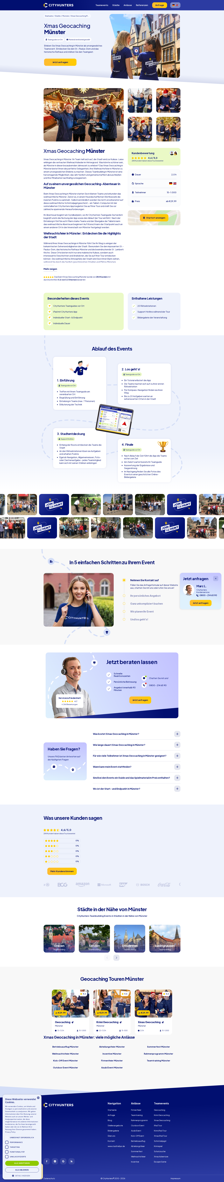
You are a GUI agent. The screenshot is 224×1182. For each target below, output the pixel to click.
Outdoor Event (137, 1125)
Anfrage (111, 1115)
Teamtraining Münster (158, 1060)
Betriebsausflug (138, 1141)
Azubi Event (136, 1130)
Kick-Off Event (137, 1136)
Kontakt (111, 1141)
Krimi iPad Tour (160, 1130)
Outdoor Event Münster (65, 1067)
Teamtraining (137, 1115)
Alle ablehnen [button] (22, 1170)
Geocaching (159, 1110)
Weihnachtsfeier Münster (65, 1053)
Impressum (175, 1178)
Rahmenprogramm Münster (158, 1053)
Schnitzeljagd (160, 1141)
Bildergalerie (113, 1130)
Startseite (112, 1110)
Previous (107, 958)
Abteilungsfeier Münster (112, 1046)
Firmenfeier (136, 1110)
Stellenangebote (115, 1125)
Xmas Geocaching (162, 1120)
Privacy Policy (10, 1132)
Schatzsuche (160, 1151)
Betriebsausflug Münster (65, 1046)
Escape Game (160, 1162)
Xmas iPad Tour (160, 1136)
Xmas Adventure (161, 1156)
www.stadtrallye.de (116, 1146)
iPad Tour (158, 1125)
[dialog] (22, 1137)
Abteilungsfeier (138, 1146)
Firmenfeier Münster (112, 1060)
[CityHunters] (58, 5)
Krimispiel (158, 1146)
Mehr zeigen (50, 268)
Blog (110, 1120)
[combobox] (38, 1097)
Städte (116, 5)
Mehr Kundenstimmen (62, 871)
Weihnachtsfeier (138, 1156)
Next (117, 958)
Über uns (111, 1136)
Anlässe (128, 5)
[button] (22, 1175)
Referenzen (142, 5)
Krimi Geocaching (162, 1115)
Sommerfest (136, 1151)
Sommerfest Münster (158, 1046)
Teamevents (102, 5)
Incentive (135, 1162)
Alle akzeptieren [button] (22, 1163)
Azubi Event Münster (112, 1067)
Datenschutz (49, 1178)
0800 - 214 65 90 (158, 685)
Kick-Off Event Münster (65, 1060)
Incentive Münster (112, 1053)
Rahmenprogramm (139, 1120)
